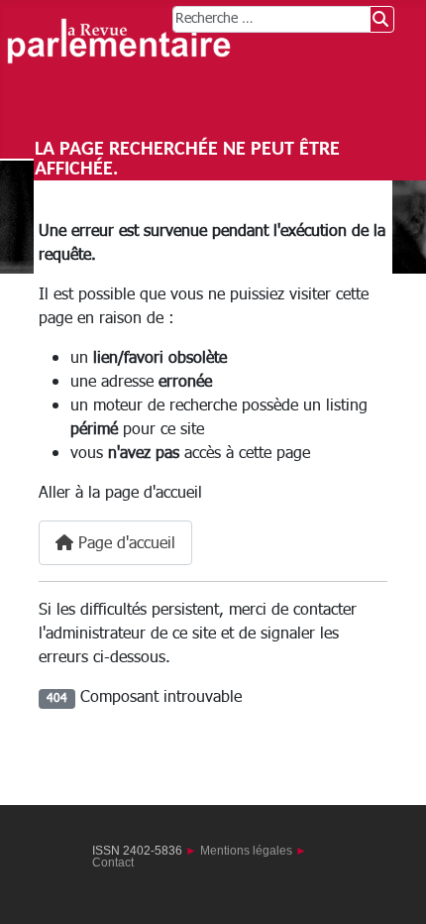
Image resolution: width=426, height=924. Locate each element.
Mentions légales (246, 851)
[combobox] (271, 19)
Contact (113, 862)
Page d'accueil (124, 543)
